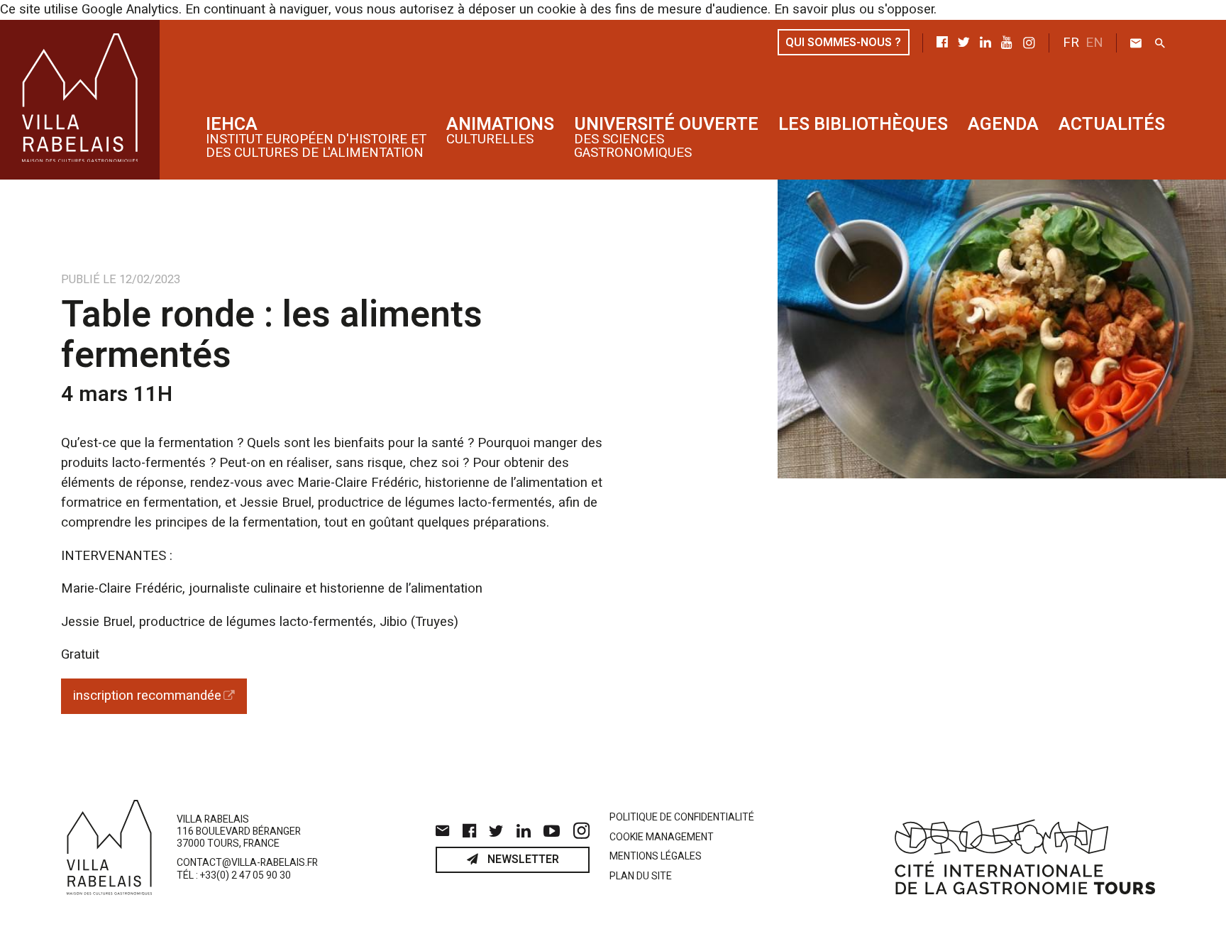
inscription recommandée (147, 695)
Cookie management (661, 838)
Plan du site (640, 877)
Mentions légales (655, 857)
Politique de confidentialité (681, 818)
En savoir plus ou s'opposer (854, 9)
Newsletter (522, 859)
